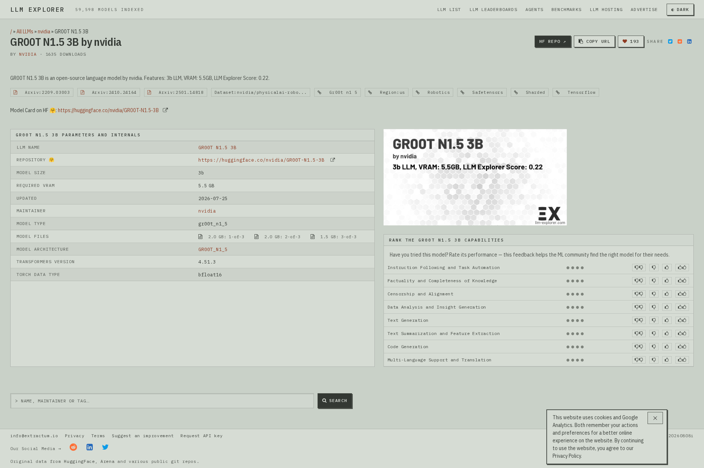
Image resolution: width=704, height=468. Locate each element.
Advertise (644, 9)
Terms (98, 435)
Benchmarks (566, 9)
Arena (107, 461)
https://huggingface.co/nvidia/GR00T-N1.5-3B (108, 110)
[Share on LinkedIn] (689, 41)
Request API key (201, 435)
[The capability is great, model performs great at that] (682, 267)
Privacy (75, 435)
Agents (534, 9)
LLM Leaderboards (493, 9)
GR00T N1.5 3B (217, 147)
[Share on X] (670, 41)
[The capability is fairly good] (666, 267)
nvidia (44, 31)
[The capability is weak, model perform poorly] (639, 267)
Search (338, 400)
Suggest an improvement (143, 435)
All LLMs (24, 31)
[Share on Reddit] (679, 41)
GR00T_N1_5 (213, 249)
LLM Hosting (606, 9)
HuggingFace (79, 461)
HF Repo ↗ (552, 41)
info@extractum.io (34, 435)
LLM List (449, 9)
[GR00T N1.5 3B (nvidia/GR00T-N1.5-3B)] (475, 176)
